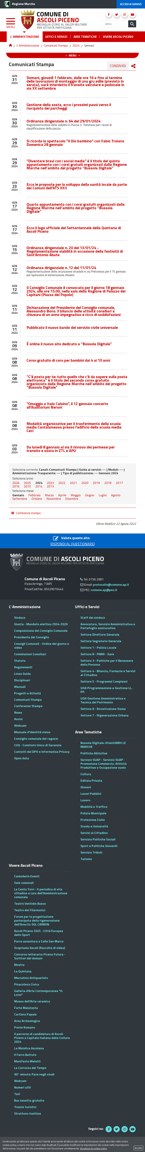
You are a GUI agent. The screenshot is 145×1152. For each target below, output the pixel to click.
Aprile (62, 495)
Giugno (89, 495)
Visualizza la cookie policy (93, 1148)
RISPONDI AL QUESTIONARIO (72, 544)
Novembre (54, 498)
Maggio (76, 495)
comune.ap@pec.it (104, 589)
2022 (61, 482)
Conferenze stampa (28, 513)
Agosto (115, 495)
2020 (84, 482)
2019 (96, 482)
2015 (27, 486)
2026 (15, 482)
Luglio (103, 495)
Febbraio (34, 495)
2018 (107, 482)
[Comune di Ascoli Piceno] (54, 19)
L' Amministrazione (27, 45)
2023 (50, 482)
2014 (38, 486)
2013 (50, 486)
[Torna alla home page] (11, 45)
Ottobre (36, 498)
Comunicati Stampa (56, 45)
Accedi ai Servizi (130, 4)
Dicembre (71, 498)
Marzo (49, 495)
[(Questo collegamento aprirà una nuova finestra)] (109, 14)
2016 (15, 486)
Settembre (19, 498)
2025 (27, 482)
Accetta (138, 1148)
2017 (119, 482)
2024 (76, 45)
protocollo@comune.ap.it (111, 584)
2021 (73, 482)
